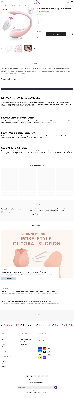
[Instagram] (43, 337)
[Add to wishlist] (68, 34)
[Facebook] (39, 337)
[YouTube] (39, 340)
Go (55, 387)
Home (2, 5)
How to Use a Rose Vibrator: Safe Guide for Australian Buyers (31, 291)
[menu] (2, 2)
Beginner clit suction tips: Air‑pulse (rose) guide (24, 272)
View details (9, 278)
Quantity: (39, 31)
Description (35, 63)
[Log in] (68, 2)
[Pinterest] (47, 337)
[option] (18, 24)
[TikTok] (51, 337)
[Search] (6, 2)
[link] (9, 192)
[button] (1, 49)
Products (7, 5)
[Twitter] (43, 340)
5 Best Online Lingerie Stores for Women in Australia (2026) (29, 302)
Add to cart (55, 34)
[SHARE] (71, 34)
